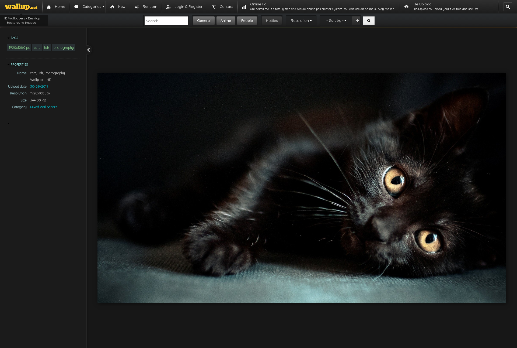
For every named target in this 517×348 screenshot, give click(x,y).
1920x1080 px (19, 47)
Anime (226, 20)
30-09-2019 (39, 86)
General (204, 20)
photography (64, 47)
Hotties (272, 20)
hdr (46, 47)
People (247, 20)
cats (37, 47)
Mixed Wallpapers (43, 107)
